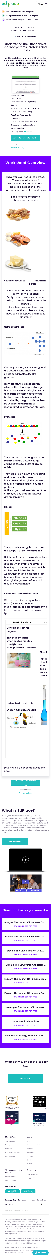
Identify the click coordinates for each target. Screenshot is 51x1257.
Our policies (41, 1200)
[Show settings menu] (21, 890)
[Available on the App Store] (12, 1191)
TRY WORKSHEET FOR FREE (25, 926)
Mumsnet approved (12, 1152)
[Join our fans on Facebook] (42, 1204)
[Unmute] (17, 890)
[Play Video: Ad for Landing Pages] (25, 882)
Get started (15, 841)
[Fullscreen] (26, 890)
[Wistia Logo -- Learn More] (35, 890)
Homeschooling (11, 1176)
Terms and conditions (26, 1200)
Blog (28, 1141)
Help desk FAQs (32, 1174)
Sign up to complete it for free (25, 138)
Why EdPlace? (10, 1141)
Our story (8, 1149)
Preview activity (25, 793)
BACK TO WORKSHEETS (26, 36)
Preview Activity (17, 147)
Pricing (7, 1145)
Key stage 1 (31, 1149)
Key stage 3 (31, 1156)
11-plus (29, 1164)
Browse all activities (34, 1145)
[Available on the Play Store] (28, 1191)
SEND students (10, 1180)
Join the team (10, 1156)
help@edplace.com (34, 1178)
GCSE (18, 98)
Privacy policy (10, 1200)
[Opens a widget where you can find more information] (40, 1253)
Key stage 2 (31, 1152)
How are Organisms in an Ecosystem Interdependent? (24, 124)
